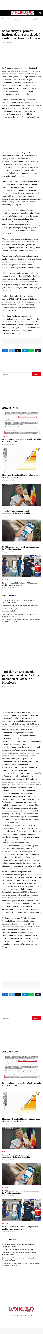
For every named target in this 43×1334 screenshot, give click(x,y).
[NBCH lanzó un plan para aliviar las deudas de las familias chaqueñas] (21, 530)
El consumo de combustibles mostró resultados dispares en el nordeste (21, 476)
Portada (4, 19)
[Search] (40, 13)
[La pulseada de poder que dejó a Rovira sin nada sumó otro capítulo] (21, 423)
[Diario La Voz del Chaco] (22, 13)
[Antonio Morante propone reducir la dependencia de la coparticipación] (21, 495)
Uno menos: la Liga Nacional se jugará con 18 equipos (20, 605)
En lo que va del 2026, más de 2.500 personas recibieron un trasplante (20, 584)
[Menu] (3, 13)
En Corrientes (11, 595)
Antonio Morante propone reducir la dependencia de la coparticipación (16, 512)
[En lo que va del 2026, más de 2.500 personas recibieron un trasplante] (21, 566)
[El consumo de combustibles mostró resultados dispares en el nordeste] (21, 459)
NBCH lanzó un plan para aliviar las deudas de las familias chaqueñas (20, 548)
